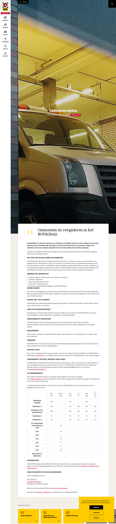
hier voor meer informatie (59, 488)
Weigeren (96, 517)
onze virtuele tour (39, 355)
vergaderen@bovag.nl (36, 379)
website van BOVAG (43, 492)
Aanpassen (96, 512)
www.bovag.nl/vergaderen (37, 369)
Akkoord (96, 507)
